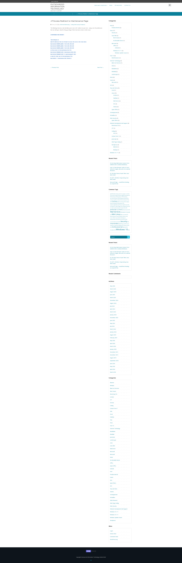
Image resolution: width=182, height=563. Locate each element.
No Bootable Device (118, 40)
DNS (113, 65)
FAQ (111, 25)
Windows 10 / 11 (117, 50)
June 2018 (112, 363)
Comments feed (114, 536)
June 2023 (112, 320)
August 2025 (113, 291)
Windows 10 (122, 229)
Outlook (117, 48)
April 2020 (112, 343)
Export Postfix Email (124, 204)
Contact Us (127, 5)
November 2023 (114, 317)
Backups (115, 149)
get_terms (127, 206)
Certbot (115, 95)
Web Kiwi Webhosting (64, 24)
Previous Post (54, 67)
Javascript (114, 139)
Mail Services (116, 212)
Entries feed (113, 533)
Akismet (115, 147)
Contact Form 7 (115, 136)
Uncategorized (113, 112)
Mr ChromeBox (118, 218)
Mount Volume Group (115, 216)
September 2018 (114, 360)
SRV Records (123, 223)
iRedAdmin (114, 68)
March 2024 (113, 312)
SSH (114, 104)
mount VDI (125, 214)
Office (114, 45)
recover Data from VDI (115, 221)
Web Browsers (115, 58)
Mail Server (116, 101)
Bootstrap (114, 196)
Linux (113, 93)
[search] (128, 237)
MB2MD (124, 212)
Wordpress (82, 24)
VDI (126, 227)
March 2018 (113, 372)
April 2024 (112, 309)
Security (125, 221)
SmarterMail (115, 223)
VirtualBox (112, 115)
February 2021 (113, 337)
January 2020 (113, 349)
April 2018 (112, 369)
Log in (111, 531)
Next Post (100, 67)
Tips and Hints (118, 5)
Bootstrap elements (123, 198)
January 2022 (113, 332)
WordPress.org (114, 539)
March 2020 (113, 346)
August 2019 (113, 357)
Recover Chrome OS (122, 219)
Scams (111, 80)
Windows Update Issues (121, 53)
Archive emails (115, 195)
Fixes (111, 30)
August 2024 (113, 303)
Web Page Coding (116, 142)
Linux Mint (114, 35)
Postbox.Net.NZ (116, 27)
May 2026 (112, 286)
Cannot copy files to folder (116, 199)
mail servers (127, 209)
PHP (114, 133)
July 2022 (112, 326)
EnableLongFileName (115, 204)
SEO (111, 85)
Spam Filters (115, 120)
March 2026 (113, 289)
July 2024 (112, 306)
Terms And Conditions (100, 5)
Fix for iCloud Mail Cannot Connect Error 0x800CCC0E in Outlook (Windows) (119, 163)
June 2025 (112, 294)
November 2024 (114, 300)
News (110, 5)
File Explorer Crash (114, 206)
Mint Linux (117, 214)
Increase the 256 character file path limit (118, 207)
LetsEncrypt (115, 74)
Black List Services (116, 63)
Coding (75, 13)
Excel (113, 90)
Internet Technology (115, 60)
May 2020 (112, 340)
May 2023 (112, 323)
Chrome (114, 32)
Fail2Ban (115, 98)
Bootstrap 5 (120, 196)
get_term (121, 206)
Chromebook (122, 201)
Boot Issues (116, 37)
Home (52, 13)
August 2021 (113, 335)
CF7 (113, 128)
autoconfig (122, 195)
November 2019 (114, 355)
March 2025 (113, 297)
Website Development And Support (63, 13)
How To (112, 55)
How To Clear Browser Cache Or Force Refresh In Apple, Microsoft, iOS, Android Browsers (120, 169)
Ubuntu (115, 106)
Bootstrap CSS (115, 125)
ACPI (111, 193)
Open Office (115, 109)
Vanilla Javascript (118, 227)
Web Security (77, 24)
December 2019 (114, 352)
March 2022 (113, 329)
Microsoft (114, 43)
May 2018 (112, 366)
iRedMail (114, 71)
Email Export (121, 203)
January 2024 (113, 314)
